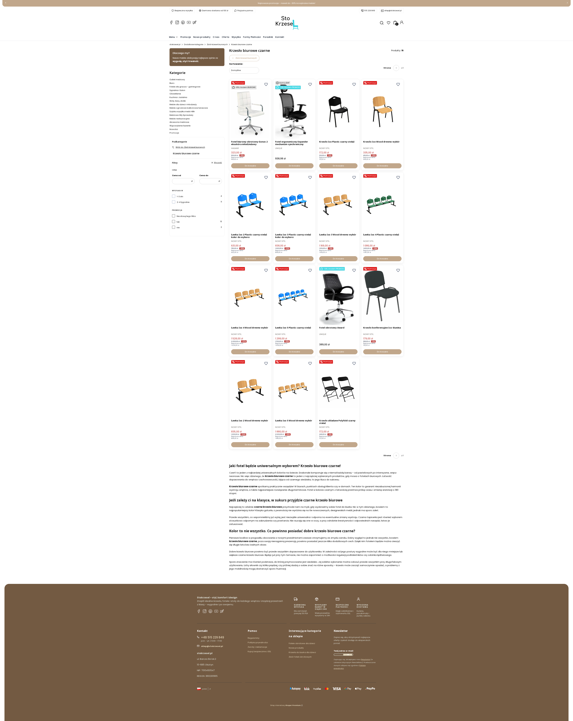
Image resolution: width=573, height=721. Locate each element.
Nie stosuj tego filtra (186, 216)
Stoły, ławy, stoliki (178, 100)
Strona (387, 67)
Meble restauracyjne (180, 118)
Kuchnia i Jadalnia (178, 97)
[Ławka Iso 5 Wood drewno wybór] (294, 389)
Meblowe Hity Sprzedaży (181, 115)
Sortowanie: (236, 63)
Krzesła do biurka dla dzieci (302, 652)
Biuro (172, 83)
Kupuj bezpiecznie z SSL (259, 651)
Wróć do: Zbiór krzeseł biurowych (190, 147)
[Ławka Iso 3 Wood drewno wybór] (338, 203)
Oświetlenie (175, 93)
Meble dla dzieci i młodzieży (183, 104)
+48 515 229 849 (212, 637)
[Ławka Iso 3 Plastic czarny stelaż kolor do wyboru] (294, 203)
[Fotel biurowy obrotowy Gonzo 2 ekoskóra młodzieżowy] (250, 110)
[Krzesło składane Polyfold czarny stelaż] (338, 389)
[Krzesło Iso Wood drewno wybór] (382, 110)
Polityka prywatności (258, 642)
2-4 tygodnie (183, 202)
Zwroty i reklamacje (257, 647)
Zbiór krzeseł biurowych (217, 44)
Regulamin (365, 659)
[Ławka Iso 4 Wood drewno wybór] (250, 296)
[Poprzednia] (5, 3)
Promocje (174, 132)
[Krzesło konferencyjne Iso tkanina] (382, 296)
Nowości (174, 129)
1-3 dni (180, 196)
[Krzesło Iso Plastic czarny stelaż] (338, 110)
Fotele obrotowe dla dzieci (302, 643)
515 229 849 (369, 10)
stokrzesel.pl (175, 44)
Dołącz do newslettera (347, 654)
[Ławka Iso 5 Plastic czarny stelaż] (294, 296)
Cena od (176, 175)
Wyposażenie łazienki (180, 125)
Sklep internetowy (285, 705)
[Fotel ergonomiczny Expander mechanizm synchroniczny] (294, 110)
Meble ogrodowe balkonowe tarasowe (189, 107)
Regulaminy (253, 638)
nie (178, 227)
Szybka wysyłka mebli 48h (182, 111)
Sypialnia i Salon (177, 90)
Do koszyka (250, 165)
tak (178, 221)
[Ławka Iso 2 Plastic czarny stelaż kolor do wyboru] (250, 203)
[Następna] (567, 3)
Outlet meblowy (177, 79)
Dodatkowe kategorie (193, 44)
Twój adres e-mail (343, 650)
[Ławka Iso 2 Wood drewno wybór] (250, 389)
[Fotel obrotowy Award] (338, 296)
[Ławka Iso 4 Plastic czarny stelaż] (382, 203)
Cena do (203, 175)
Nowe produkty (296, 647)
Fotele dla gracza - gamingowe (185, 86)
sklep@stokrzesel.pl (393, 10)
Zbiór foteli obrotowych (300, 656)
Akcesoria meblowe (179, 122)
